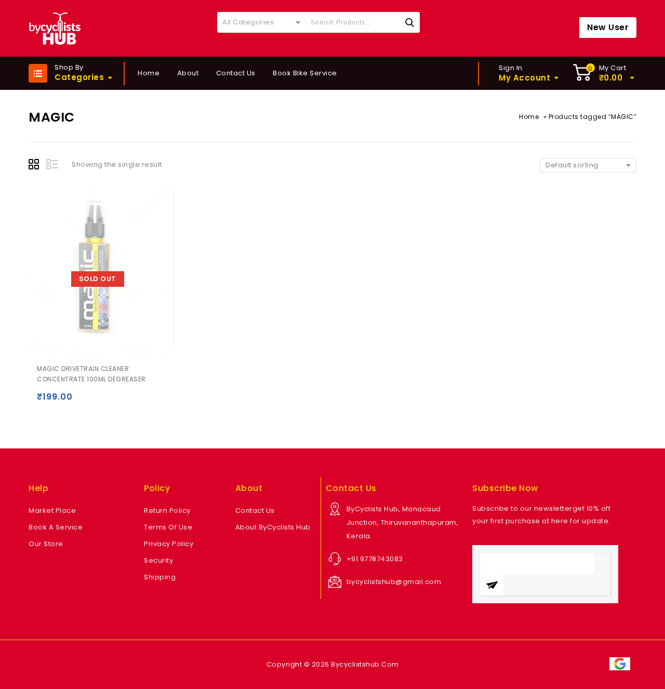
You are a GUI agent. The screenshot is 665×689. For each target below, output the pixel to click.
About (188, 73)
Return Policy (167, 510)
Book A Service (56, 527)
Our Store (46, 544)
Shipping (160, 577)
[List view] (53, 166)
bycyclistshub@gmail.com (394, 582)
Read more (47, 401)
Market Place (52, 510)
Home (148, 73)
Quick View (67, 401)
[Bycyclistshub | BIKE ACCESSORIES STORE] (55, 28)
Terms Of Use (168, 527)
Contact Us (236, 73)
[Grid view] (35, 166)
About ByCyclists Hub (273, 527)
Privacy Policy (168, 544)
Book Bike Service (305, 73)
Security (158, 560)
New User (608, 27)
